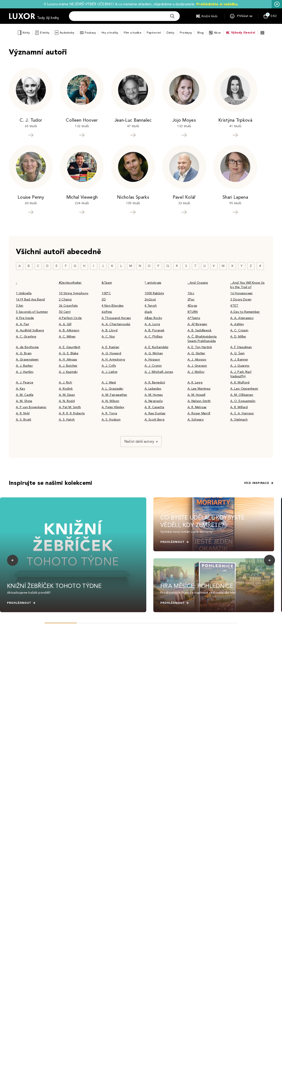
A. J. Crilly (109, 366)
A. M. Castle (24, 395)
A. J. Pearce (24, 382)
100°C (106, 293)
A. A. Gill (65, 324)
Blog (200, 32)
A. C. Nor (108, 336)
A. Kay (20, 389)
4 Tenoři (151, 306)
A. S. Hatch (67, 419)
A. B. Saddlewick (199, 330)
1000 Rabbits (154, 293)
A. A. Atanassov (242, 318)
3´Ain (19, 306)
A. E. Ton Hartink (199, 347)
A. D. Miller (238, 336)
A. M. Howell (196, 395)
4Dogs (192, 306)
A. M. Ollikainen (241, 395)
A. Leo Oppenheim (244, 389)
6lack (148, 312)
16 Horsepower (241, 293)
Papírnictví (154, 32)
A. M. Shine (24, 401)
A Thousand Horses (116, 318)
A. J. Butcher (68, 366)
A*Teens (193, 318)
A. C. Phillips (153, 336)
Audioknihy (67, 32)
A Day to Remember (245, 312)
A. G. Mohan (154, 353)
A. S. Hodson (111, 419)
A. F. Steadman (241, 347)
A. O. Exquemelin (242, 401)
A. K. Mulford (239, 382)
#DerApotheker (70, 283)
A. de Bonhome (27, 347)
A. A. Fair (22, 324)
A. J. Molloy (196, 372)
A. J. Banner (239, 359)
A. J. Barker (24, 366)
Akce (217, 32)
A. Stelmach (239, 419)
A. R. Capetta (154, 407)
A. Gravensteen (27, 359)
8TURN (192, 312)
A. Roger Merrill (198, 413)
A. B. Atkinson (69, 330)
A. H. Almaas (68, 359)
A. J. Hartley (24, 372)
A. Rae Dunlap (155, 413)
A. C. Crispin (239, 330)
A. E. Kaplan (110, 347)
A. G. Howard (111, 353)
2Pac (191, 299)
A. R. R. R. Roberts (72, 413)
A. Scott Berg (154, 419)
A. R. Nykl (23, 413)
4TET (234, 306)
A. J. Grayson (197, 366)
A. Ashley (237, 324)
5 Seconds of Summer (32, 312)
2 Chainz (65, 299)
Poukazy (90, 32)
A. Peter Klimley (113, 407)
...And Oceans (197, 283)
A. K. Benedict (155, 382)
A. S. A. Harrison (242, 413)
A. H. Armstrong (113, 359)
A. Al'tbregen (197, 324)
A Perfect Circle (70, 318)
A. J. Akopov (196, 359)
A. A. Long (152, 324)
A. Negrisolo (154, 401)
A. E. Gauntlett (69, 347)
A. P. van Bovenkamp (31, 407)
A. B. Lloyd (109, 330)
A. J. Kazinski (68, 372)
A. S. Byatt (23, 419)
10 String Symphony (74, 293)
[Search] (172, 16)
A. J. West (109, 382)
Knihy (26, 32)
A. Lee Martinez (199, 389)
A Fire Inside (25, 318)
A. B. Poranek (154, 330)
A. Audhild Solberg (30, 330)
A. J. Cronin (153, 366)
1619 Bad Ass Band (30, 299)
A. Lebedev (153, 389)
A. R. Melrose (197, 407)
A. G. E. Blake (68, 353)
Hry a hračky (110, 32)
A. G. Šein (237, 353)
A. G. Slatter (196, 353)
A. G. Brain (24, 353)
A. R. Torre (109, 413)
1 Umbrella (24, 293)
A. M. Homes (154, 395)
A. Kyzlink (66, 389)
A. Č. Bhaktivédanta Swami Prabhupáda (202, 339)
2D (104, 299)
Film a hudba (132, 32)
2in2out (150, 299)
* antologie (153, 283)
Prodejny (186, 32)
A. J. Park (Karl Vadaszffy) (240, 374)
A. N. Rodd (67, 401)
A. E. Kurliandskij (157, 347)
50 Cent (64, 312)
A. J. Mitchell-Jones (159, 372)
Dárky (170, 32)
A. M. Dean (67, 395)
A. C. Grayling (26, 336)
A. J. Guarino (239, 366)
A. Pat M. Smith (70, 407)
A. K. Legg (194, 382)
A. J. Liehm (109, 372)
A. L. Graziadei (112, 389)
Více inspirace (256, 483)
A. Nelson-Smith (199, 401)
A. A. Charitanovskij (116, 324)
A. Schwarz (195, 419)
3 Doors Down (240, 299)
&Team (107, 283)
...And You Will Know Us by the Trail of (247, 285)
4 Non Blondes (112, 306)
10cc (190, 293)
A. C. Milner (67, 336)
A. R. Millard (239, 407)
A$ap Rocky (153, 318)
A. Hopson (152, 359)
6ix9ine (107, 312)
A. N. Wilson (110, 401)
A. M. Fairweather (114, 395)
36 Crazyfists (68, 306)
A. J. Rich (65, 382)
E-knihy (44, 32)
